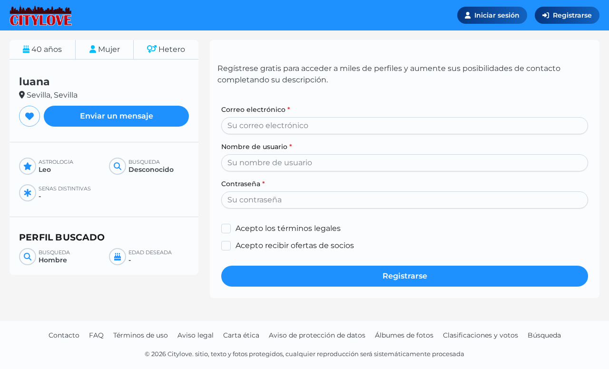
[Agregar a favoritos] (29, 116)
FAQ (96, 335)
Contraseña (243, 184)
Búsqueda (544, 335)
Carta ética (241, 335)
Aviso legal (195, 335)
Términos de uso (140, 335)
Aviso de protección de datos (317, 335)
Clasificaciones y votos (480, 335)
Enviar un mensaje (116, 115)
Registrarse (572, 15)
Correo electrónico (255, 109)
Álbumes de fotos (404, 335)
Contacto (64, 335)
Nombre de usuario (256, 146)
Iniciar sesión (497, 15)
